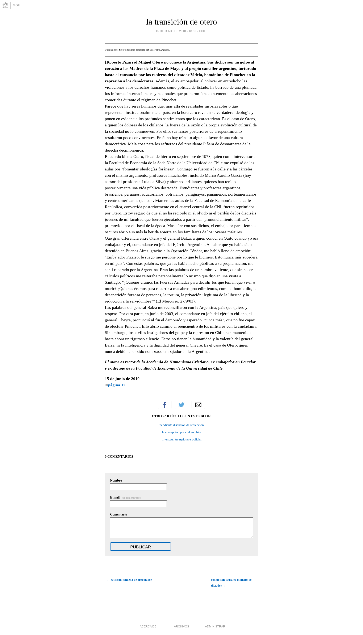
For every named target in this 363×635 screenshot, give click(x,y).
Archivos (181, 626)
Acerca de (148, 626)
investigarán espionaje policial (181, 439)
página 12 (117, 385)
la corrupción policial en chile (181, 432)
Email (198, 405)
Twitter (181, 405)
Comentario (118, 514)
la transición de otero (181, 21)
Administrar (215, 626)
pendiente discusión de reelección (181, 425)
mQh (16, 5)
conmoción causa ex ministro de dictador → (231, 582)
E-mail (125, 497)
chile (203, 31)
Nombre (116, 480)
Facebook (164, 405)
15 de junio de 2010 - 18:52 (176, 31)
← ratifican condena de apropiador (129, 579)
